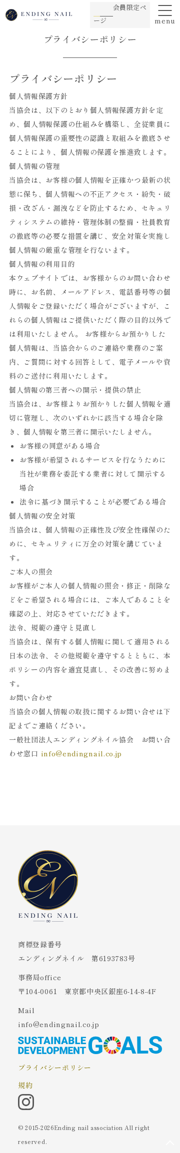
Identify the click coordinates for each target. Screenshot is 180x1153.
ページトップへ (170, 1143)
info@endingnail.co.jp (81, 753)
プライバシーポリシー (55, 1068)
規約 (25, 1085)
